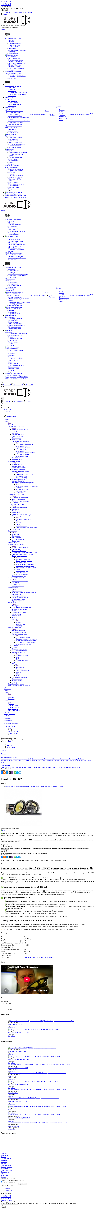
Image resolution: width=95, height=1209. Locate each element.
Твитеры (3, 767)
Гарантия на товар (6, 1170)
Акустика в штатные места (24, 444)
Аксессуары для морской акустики (27, 486)
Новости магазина (9, 1182)
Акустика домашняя (18, 630)
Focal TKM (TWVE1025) (31, 957)
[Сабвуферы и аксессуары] (17, 72)
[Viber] (12, 772)
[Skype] (17, 772)
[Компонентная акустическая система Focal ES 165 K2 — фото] (33, 786)
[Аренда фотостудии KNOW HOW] (17, 196)
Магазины (4, 1162)
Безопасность (16, 534)
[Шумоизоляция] (17, 134)
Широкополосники (18, 767)
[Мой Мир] (7, 772)
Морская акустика (17, 464)
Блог (2, 1173)
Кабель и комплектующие (20, 547)
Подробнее (11, 1027)
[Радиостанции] (17, 107)
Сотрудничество (6, 1158)
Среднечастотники (30, 767)
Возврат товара (5, 1168)
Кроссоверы (66, 767)
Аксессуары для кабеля (23, 559)
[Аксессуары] (17, 149)
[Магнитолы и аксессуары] (17, 126)
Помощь (3, 1163)
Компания (4, 1153)
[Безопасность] (17, 97)
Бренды (3, 1177)
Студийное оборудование (65, 760)
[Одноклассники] (4, 772)
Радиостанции (73, 759)
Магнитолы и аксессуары (20, 581)
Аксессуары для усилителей (24, 519)
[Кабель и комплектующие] (17, 111)
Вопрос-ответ (5, 1175)
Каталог (10, 424)
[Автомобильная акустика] (17, 35)
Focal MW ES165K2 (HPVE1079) (50, 957)
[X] (10, 772)
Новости (3, 1157)
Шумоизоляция (17, 591)
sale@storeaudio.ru (8, 741)
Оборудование (20, 667)
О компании (5, 1155)
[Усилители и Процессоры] (17, 82)
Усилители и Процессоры (20, 507)
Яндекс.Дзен (11, 747)
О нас (10, 695)
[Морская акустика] (17, 55)
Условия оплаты (6, 1165)
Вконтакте (10, 745)
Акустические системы (23, 637)
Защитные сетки (75, 767)
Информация (5, 1172)
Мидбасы (9, 767)
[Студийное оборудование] (17, 192)
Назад (10, 423)
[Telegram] (20, 772)
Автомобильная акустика (20, 429)
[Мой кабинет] (2, 382)
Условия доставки (6, 1167)
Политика (4, 1160)
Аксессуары (15, 606)
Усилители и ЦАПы (22, 655)
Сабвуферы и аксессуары (20, 497)
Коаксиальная (40, 767)
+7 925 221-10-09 (6, 1)
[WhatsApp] (15, 772)
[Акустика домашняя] (17, 166)
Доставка (11, 704)
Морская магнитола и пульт (24, 474)
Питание (18, 622)
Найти (3, 1207)
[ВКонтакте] (2, 772)
